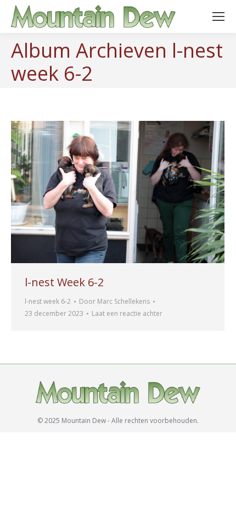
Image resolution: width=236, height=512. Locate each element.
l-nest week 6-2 (48, 301)
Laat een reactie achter (127, 313)
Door (114, 301)
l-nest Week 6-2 (64, 282)
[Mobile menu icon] (218, 16)
